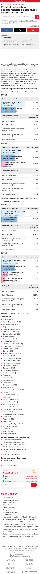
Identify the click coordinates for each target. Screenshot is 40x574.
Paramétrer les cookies (12, 550)
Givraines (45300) (8, 382)
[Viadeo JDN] (29, 568)
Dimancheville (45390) (10, 370)
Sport (6, 478)
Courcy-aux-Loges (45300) (11, 365)
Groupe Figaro (13, 552)
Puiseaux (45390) (8, 419)
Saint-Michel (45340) (10, 426)
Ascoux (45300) (8, 319)
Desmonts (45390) (9, 368)
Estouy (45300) (8, 378)
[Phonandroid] (29, 572)
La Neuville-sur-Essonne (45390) (13, 390)
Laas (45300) (13, 21)
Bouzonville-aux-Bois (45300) (12, 349)
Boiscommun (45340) (10, 339)
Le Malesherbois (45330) (11, 395)
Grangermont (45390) (10, 385)
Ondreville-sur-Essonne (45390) (13, 414)
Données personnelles (30, 548)
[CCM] (29, 560)
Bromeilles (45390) (9, 356)
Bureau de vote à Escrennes (12, 440)
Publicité (30, 546)
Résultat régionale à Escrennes (13, 442)
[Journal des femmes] (10, 560)
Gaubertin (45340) (9, 380)
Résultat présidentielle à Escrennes (15, 444)
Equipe (15, 546)
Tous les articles (8, 548)
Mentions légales (30, 550)
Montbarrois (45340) (9, 404)
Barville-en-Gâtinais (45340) (12, 329)
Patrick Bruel (7, 505)
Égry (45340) (7, 375)
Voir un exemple (31, 476)
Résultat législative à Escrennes (13, 447)
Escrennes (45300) (9, 460)
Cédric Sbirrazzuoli (9, 507)
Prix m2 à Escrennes (10, 465)
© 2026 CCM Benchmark (24, 552)
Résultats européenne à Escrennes (14, 449)
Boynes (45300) (8, 351)
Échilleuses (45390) (9, 373)
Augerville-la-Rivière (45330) (12, 322)
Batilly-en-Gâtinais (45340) (11, 332)
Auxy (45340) (7, 327)
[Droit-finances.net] (29, 564)
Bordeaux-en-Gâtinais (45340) (13, 344)
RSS (14, 548)
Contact (36, 546)
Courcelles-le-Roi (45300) (11, 363)
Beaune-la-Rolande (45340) (12, 334)
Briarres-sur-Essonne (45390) (12, 353)
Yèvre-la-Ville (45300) (10, 433)
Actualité (7, 476)
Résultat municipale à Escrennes (14, 452)
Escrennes (24, 44)
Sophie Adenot (8, 498)
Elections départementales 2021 (15, 4)
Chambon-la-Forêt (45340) (12, 358)
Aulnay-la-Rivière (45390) (11, 324)
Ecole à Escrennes (9, 463)
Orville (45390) (7, 416)
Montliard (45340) (9, 407)
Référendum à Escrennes (11, 454)
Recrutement (20, 548)
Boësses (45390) (8, 336)
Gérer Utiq (21, 550)
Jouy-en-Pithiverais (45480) (28, 21)
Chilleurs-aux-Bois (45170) (11, 361)
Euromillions (7, 515)
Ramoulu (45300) (8, 421)
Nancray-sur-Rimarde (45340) (13, 409)
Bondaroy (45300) (9, 341)
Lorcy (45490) (7, 397)
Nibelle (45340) (8, 412)
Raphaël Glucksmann (10, 512)
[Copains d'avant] (10, 568)
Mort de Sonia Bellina (10, 502)
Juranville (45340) (8, 387)
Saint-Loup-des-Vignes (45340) (13, 424)
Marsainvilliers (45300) (10, 402)
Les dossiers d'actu (10, 481)
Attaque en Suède (9, 510)
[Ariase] (10, 572)
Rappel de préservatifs (10, 500)
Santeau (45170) (8, 429)
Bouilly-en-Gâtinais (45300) (12, 346)
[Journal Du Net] (10, 564)
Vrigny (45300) (8, 431)
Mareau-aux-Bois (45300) (9, 23)
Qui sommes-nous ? (7, 546)
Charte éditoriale (22, 546)
